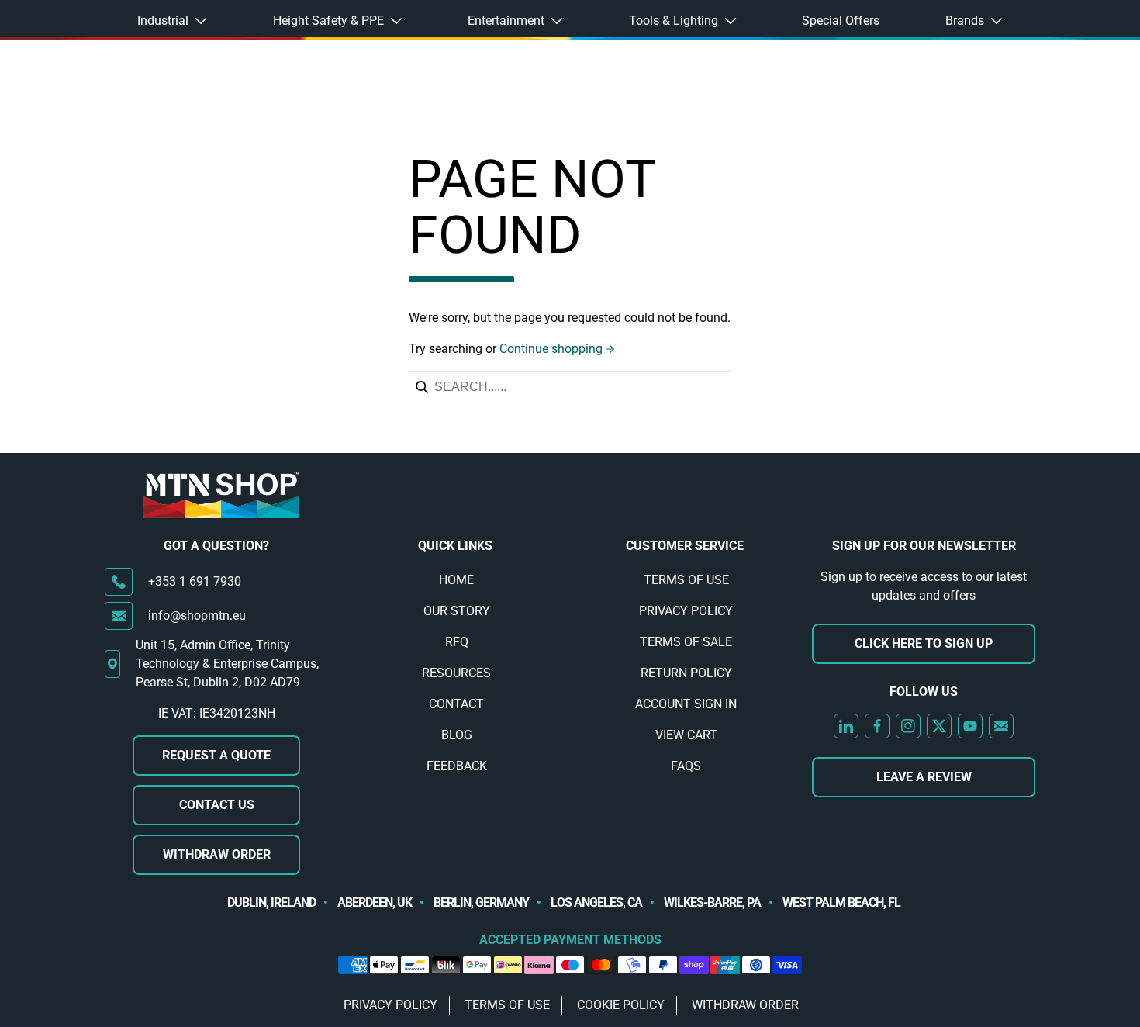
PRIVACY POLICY (686, 610)
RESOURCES (456, 673)
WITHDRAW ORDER (217, 854)
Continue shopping (551, 348)
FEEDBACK (457, 766)
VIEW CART (686, 735)
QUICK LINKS (455, 545)
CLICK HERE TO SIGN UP (924, 643)
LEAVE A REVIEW (924, 776)
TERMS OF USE (686, 579)
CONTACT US (216, 804)
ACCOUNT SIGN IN (686, 704)
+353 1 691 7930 (194, 581)
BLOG (456, 735)
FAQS (686, 766)
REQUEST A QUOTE (216, 755)
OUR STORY (456, 610)
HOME (456, 579)
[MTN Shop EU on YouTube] (970, 726)
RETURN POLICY (686, 673)
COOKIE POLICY (621, 1005)
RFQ (456, 642)
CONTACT (456, 704)
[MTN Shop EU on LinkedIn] (846, 726)
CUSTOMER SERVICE (685, 545)
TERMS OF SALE (686, 642)
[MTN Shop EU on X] (939, 726)
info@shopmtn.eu (197, 615)
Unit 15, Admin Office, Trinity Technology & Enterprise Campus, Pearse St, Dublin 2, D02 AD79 (227, 664)
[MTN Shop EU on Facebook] (877, 726)
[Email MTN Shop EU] (1001, 726)
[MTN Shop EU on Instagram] (908, 726)
